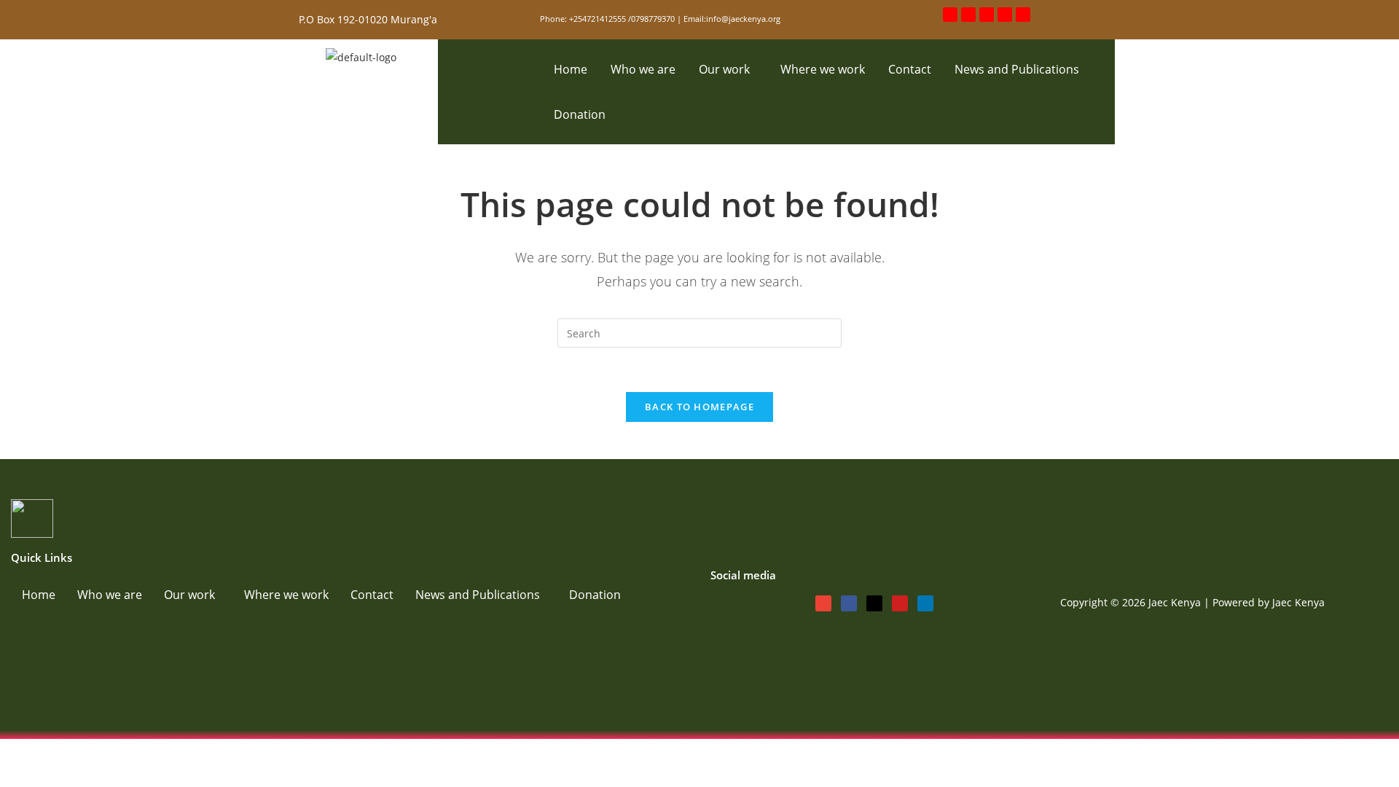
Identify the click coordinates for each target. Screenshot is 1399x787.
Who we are (643, 69)
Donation (580, 114)
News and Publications (1017, 69)
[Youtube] (1005, 14)
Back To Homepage (699, 406)
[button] (728, 69)
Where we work (822, 69)
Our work (724, 69)
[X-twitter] (986, 14)
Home (570, 69)
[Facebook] (968, 14)
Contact (909, 69)
